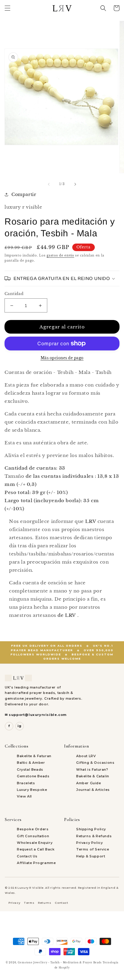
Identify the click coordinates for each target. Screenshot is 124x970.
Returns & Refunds (94, 836)
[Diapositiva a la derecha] (75, 184)
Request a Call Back (35, 849)
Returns (44, 902)
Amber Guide (88, 783)
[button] (7, 8)
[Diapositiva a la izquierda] (48, 184)
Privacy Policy (89, 843)
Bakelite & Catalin (92, 776)
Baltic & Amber (31, 762)
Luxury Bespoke (32, 790)
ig (19, 726)
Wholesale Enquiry (34, 843)
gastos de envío (60, 255)
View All (24, 796)
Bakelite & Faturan (34, 756)
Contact (61, 902)
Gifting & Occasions (95, 762)
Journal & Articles (93, 790)
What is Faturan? (92, 769)
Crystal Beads (30, 769)
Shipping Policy (91, 829)
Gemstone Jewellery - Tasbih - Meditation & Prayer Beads (60, 962)
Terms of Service (92, 849)
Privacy (14, 902)
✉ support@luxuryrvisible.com (36, 715)
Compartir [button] (23, 194)
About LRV (86, 756)
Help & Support (90, 856)
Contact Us (27, 856)
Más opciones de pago (62, 358)
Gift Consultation (33, 836)
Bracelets (26, 783)
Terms (29, 902)
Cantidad (14, 293)
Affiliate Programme (36, 863)
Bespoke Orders (32, 829)
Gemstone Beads (33, 776)
